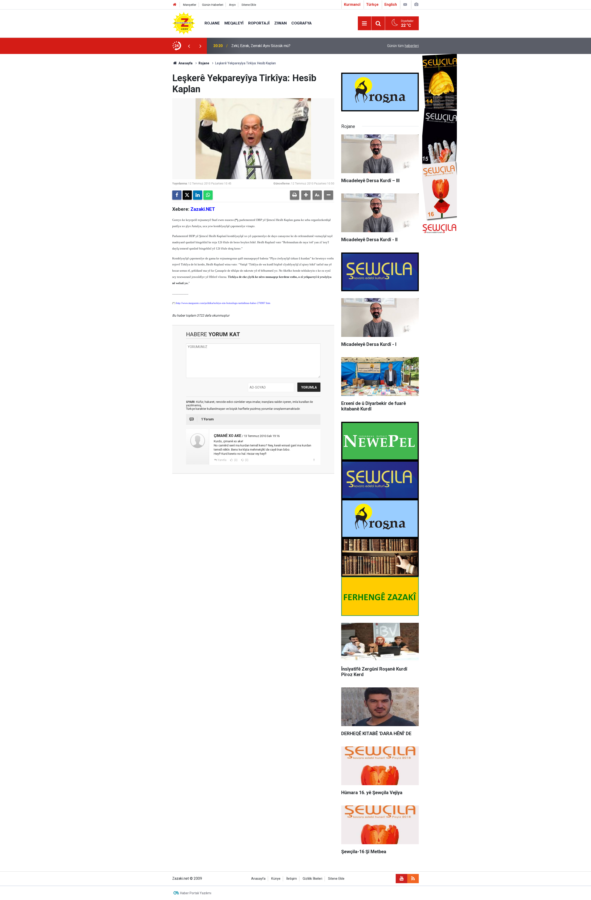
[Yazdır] (294, 195)
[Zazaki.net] (183, 23)
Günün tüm (403, 46)
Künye (275, 879)
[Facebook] (176, 195)
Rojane (212, 23)
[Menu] (364, 23)
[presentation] (189, 46)
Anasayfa (185, 63)
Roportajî (259, 23)
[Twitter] (187, 195)
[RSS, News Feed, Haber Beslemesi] (413, 878)
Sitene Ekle (248, 4)
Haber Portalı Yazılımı (195, 893)
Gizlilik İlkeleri (312, 879)
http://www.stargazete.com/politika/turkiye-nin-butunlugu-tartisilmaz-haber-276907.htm (223, 303)
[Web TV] (405, 4)
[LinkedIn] (197, 195)
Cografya (301, 23)
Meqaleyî (234, 23)
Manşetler (189, 4)
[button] (306, 195)
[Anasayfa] (174, 4)
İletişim (291, 879)
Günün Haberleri (212, 4)
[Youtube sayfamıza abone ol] (401, 878)
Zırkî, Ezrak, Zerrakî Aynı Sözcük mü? (260, 46)
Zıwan (280, 23)
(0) (235, 460)
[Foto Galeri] (416, 4)
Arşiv (232, 4)
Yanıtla (222, 460)
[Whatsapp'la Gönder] (208, 195)
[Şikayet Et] (314, 460)
